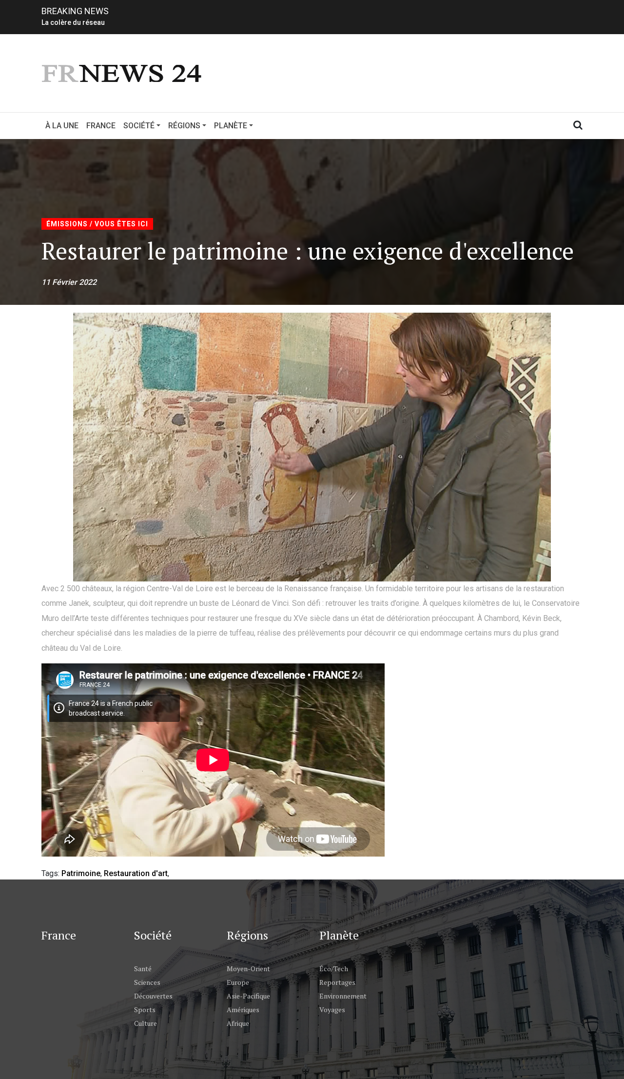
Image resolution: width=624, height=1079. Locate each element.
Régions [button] (184, 125)
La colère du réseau (73, 22)
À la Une (61, 125)
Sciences (147, 982)
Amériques (243, 1009)
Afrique (238, 1023)
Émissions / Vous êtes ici (97, 224)
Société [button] (139, 125)
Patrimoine (80, 873)
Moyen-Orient (248, 968)
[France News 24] (122, 72)
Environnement (343, 995)
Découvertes (153, 995)
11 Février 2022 (69, 282)
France (101, 125)
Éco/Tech (333, 968)
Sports (145, 1009)
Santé (143, 968)
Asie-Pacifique (248, 995)
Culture (145, 1023)
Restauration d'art (136, 873)
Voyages (332, 1009)
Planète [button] (230, 125)
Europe (238, 982)
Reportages (337, 982)
